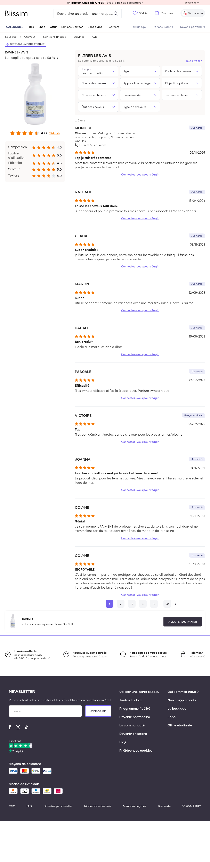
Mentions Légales (134, 806)
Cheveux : (81, 133)
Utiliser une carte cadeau (139, 692)
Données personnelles (58, 806)
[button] (105, 2)
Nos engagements (182, 700)
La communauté (132, 725)
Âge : (78, 145)
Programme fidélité (134, 708)
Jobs (172, 717)
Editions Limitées (72, 27)
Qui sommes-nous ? (183, 692)
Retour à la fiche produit (27, 44)
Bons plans (95, 27)
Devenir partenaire (192, 27)
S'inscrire (98, 711)
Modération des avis (97, 806)
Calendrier (14, 27)
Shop (42, 27)
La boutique (177, 708)
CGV (12, 806)
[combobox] (98, 71)
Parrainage (138, 27)
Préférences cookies (136, 750)
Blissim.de (164, 806)
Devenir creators (133, 734)
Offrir (53, 27)
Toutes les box (130, 700)
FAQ (29, 806)
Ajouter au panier (182, 622)
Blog (122, 742)
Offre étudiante (180, 725)
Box (31, 27)
